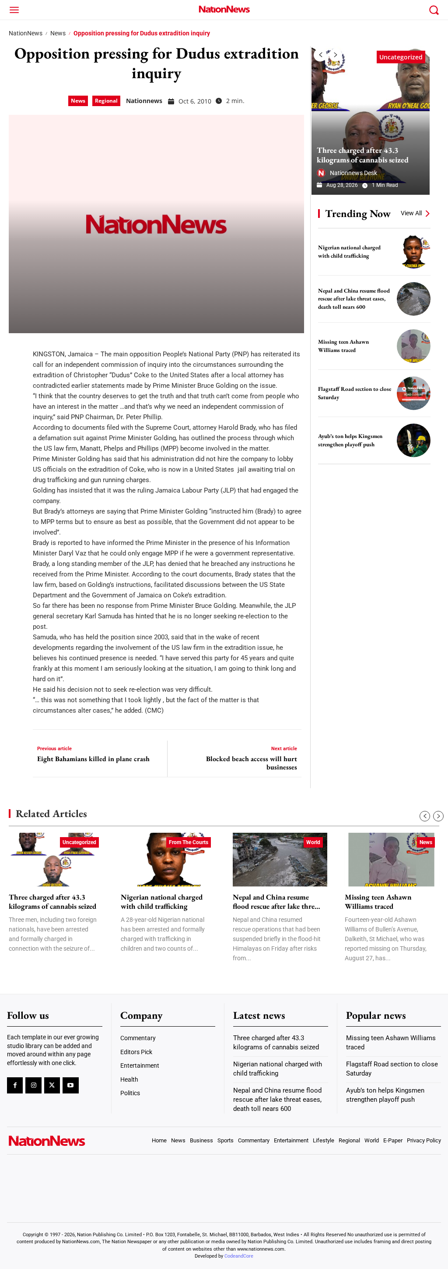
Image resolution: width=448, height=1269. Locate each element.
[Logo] (224, 9)
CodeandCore (238, 1256)
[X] (18, 374)
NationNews (25, 33)
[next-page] (335, 55)
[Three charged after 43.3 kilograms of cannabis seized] (371, 120)
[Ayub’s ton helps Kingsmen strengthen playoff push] (413, 440)
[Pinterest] (18, 401)
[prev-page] (320, 55)
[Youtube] (70, 1085)
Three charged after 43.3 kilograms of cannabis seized (363, 155)
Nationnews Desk (353, 172)
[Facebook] (18, 348)
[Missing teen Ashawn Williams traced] (413, 346)
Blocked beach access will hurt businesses (251, 763)
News (58, 33)
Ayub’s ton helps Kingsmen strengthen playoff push (350, 440)
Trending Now (358, 213)
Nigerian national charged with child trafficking (162, 902)
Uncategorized (401, 57)
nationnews (144, 101)
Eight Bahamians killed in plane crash (93, 759)
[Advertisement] (377, 529)
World (313, 842)
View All (411, 213)
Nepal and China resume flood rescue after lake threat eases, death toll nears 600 (354, 298)
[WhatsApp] (18, 427)
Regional (106, 100)
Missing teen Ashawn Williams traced (378, 902)
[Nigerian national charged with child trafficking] (413, 252)
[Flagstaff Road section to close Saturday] (413, 393)
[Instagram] (33, 1085)
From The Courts (188, 842)
